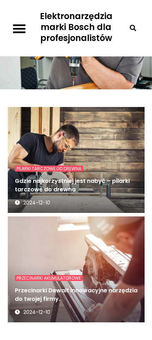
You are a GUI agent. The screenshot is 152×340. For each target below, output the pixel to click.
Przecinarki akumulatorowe (49, 278)
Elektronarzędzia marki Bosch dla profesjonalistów (76, 27)
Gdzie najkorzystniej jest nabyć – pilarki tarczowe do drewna (72, 185)
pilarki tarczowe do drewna (49, 169)
